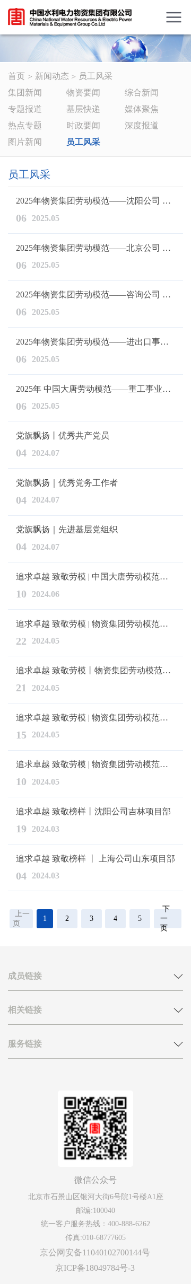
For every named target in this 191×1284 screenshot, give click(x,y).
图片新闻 (25, 141)
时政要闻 (83, 125)
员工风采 (95, 76)
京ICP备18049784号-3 (95, 1267)
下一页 (165, 918)
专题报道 (25, 108)
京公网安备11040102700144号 (95, 1252)
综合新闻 (142, 92)
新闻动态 (52, 76)
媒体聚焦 (142, 108)
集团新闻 (25, 92)
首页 (16, 76)
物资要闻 (83, 92)
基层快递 (83, 108)
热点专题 (25, 125)
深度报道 (142, 125)
